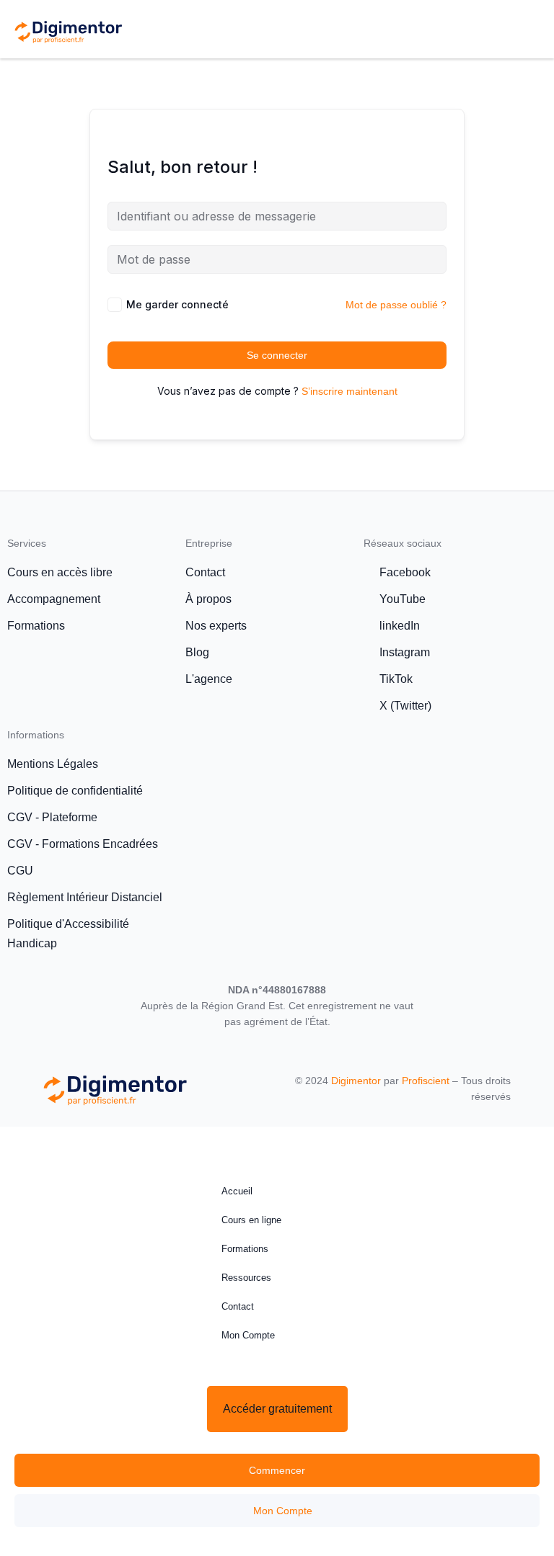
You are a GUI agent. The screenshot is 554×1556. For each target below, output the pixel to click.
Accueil (236, 1191)
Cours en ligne (251, 1220)
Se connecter (277, 355)
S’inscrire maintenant (349, 391)
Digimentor (356, 1080)
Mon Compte (248, 1335)
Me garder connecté (177, 304)
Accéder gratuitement (277, 1409)
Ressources (246, 1277)
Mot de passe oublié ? (396, 304)
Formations (244, 1248)
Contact (237, 1306)
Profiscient (425, 1080)
